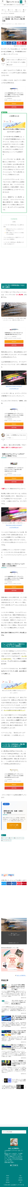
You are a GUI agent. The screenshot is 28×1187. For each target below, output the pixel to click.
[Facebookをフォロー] (13, 1165)
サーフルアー (5, 838)
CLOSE (14, 221)
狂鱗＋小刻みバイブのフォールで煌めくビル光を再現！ (15, 233)
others (7, 1180)
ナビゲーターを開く (14, 825)
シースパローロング (7, 840)
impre (7, 1177)
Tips (20, 1175)
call (20, 1182)
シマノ (12, 838)
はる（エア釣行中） (14, 1148)
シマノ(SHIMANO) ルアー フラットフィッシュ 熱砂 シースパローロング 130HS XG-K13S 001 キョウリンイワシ (14, 94)
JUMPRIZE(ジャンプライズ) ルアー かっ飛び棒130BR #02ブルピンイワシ (14, 333)
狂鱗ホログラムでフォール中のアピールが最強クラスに (15, 230)
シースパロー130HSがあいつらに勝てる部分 (14, 225)
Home (7, 1175)
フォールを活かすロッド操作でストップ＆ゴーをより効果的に (14, 238)
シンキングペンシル (20, 838)
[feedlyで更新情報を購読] (15, 1165)
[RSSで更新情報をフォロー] (17, 1165)
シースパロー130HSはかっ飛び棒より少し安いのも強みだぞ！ (14, 243)
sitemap (7, 1182)
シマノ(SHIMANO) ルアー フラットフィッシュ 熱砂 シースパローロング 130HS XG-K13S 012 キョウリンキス (14, 775)
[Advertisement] (14, 263)
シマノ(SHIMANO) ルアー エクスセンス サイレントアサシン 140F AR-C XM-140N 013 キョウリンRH (14, 469)
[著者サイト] (11, 1165)
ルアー (4, 835)
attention (20, 1180)
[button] (24, 1132)
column (20, 1177)
